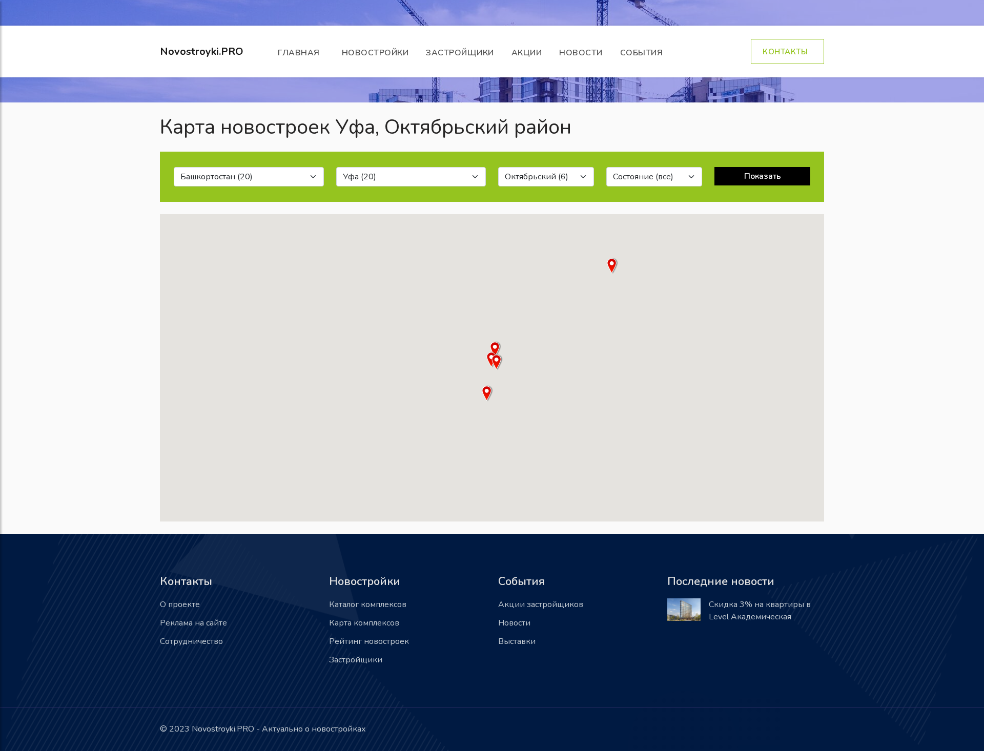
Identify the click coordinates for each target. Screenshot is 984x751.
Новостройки (375, 52)
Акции (526, 52)
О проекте (180, 604)
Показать (762, 176)
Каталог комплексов (367, 604)
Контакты (787, 52)
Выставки (517, 641)
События (644, 52)
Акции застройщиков (540, 604)
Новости (581, 52)
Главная (301, 52)
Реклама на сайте (193, 623)
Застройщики (460, 52)
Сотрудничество (191, 641)
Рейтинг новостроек (369, 641)
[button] (497, 362)
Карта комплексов (364, 623)
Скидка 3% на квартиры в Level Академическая (760, 610)
